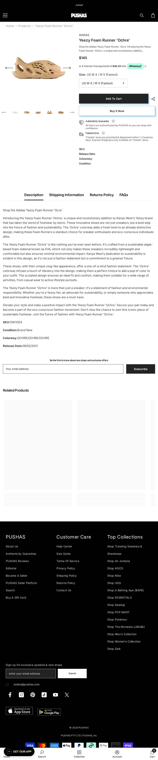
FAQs (123, 195)
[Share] (151, 99)
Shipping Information (66, 195)
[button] (9, 68)
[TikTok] (44, 695)
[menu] (5, 15)
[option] (38, 68)
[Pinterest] (33, 695)
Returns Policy (102, 195)
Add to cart (114, 98)
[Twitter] (67, 695)
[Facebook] (10, 695)
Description (33, 195)
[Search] (142, 15)
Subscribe (140, 369)
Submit (72, 673)
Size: (98, 74)
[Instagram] (21, 695)
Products (24, 26)
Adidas (84, 35)
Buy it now (117, 111)
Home (10, 26)
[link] (38, 498)
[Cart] (153, 15)
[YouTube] (55, 695)
